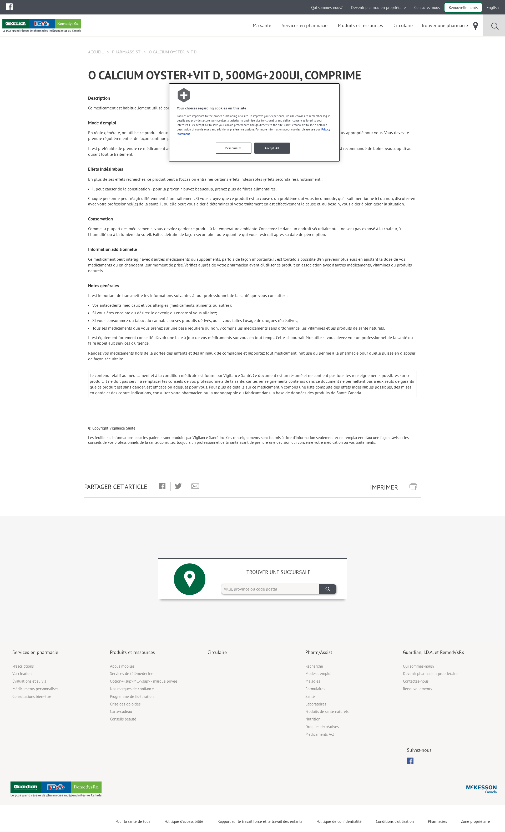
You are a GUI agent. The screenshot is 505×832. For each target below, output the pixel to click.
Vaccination (22, 673)
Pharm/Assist (126, 51)
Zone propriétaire (475, 821)
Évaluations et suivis (29, 681)
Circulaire (217, 652)
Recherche (314, 666)
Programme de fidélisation (132, 696)
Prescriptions (23, 666)
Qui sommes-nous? (327, 7)
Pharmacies (437, 821)
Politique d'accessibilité (183, 821)
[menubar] (9, 7)
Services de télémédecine (131, 673)
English (493, 7)
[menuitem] (9, 6)
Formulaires (315, 688)
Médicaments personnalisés (35, 688)
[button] (162, 486)
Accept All (272, 148)
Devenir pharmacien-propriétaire (378, 7)
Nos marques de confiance (132, 688)
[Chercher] (327, 589)
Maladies (312, 681)
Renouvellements (463, 7)
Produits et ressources (132, 652)
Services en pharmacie (35, 652)
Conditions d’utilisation (395, 821)
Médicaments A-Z (319, 734)
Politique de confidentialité (339, 821)
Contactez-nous (427, 7)
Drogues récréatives (322, 726)
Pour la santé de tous (132, 821)
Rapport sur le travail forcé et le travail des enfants (260, 821)
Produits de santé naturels (327, 711)
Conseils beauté (123, 719)
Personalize (233, 148)
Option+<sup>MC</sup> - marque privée (143, 681)
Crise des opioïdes (125, 704)
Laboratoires (315, 704)
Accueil (96, 51)
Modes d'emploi (318, 673)
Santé (310, 696)
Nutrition (312, 719)
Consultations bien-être (31, 696)
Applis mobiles (122, 666)
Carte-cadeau (121, 711)
